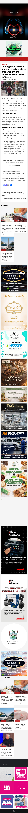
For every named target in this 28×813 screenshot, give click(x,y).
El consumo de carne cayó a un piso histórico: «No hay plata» (20, 726)
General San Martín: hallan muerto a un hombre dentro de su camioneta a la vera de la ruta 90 (15, 198)
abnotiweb (13, 79)
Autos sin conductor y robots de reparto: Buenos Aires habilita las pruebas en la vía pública (7, 256)
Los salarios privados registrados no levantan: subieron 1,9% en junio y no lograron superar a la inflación (20, 226)
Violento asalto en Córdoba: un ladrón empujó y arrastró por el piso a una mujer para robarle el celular (13, 193)
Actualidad (4, 64)
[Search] (26, 59)
